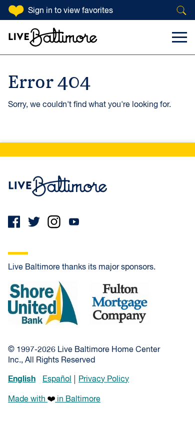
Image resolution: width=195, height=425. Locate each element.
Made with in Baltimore (54, 400)
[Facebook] (14, 222)
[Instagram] (54, 222)
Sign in (70, 11)
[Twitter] (34, 222)
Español (57, 380)
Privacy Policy (103, 380)
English (22, 379)
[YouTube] (74, 222)
